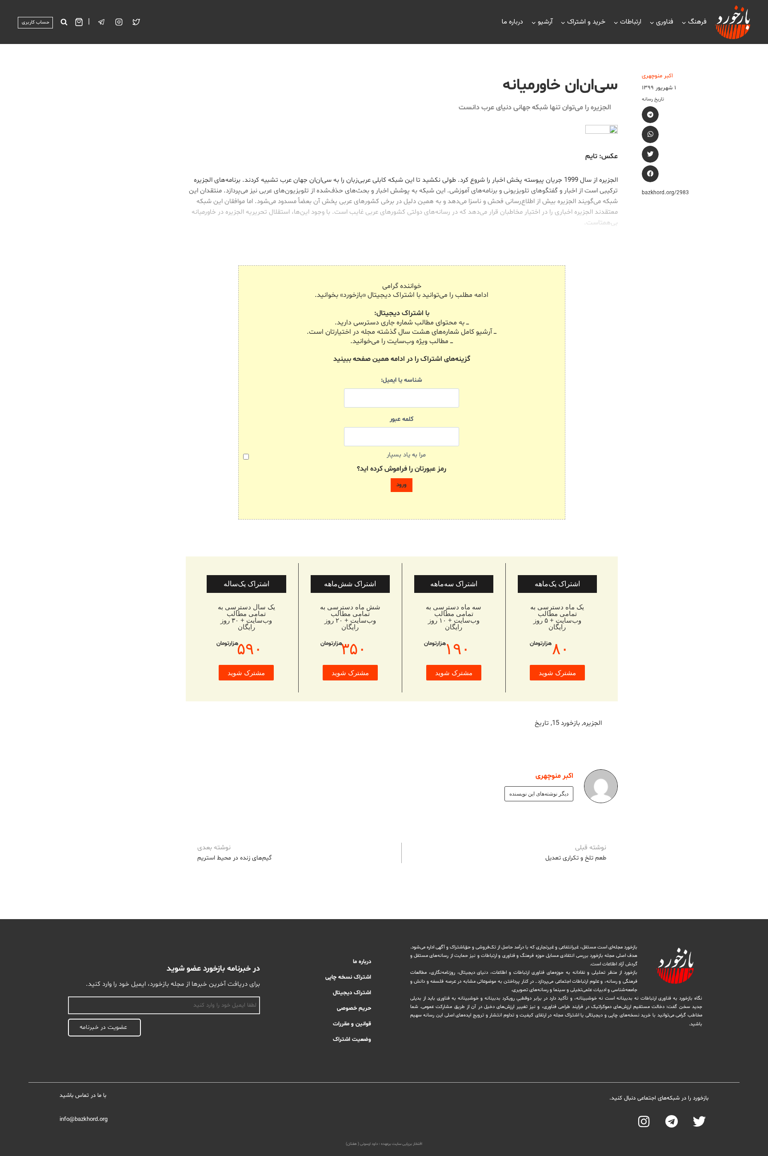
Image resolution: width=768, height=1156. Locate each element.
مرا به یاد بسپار (406, 455)
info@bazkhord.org (84, 1120)
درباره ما (512, 22)
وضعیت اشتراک (352, 1040)
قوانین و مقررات (352, 1024)
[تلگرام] (101, 22)
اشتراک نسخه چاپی (348, 977)
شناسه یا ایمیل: (401, 380)
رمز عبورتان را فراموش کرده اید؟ (401, 469)
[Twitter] (136, 22)
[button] (650, 114)
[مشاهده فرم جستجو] (63, 22)
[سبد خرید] (79, 22)
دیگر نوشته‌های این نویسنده (538, 794)
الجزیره (592, 723)
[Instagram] (119, 22)
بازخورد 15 (566, 723)
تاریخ (542, 723)
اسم (255, 992)
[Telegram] (672, 1121)
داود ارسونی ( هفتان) (362, 1144)
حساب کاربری (35, 22)
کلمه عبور (401, 419)
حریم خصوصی (354, 1008)
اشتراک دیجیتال (352, 993)
